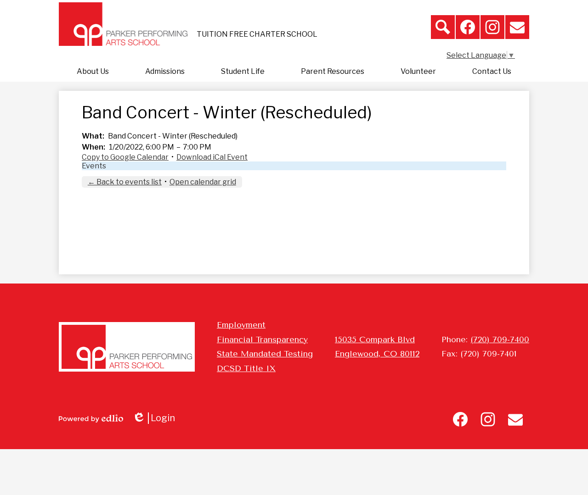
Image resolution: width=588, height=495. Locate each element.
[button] (92, 71)
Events (94, 165)
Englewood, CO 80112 (377, 354)
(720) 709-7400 (499, 339)
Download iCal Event (212, 157)
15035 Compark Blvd (375, 339)
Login (157, 418)
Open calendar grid (203, 182)
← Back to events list (125, 182)
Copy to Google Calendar (125, 157)
